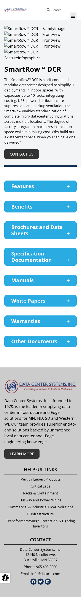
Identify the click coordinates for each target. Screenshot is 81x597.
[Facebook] (33, 582)
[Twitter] (41, 582)
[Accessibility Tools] (5, 578)
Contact (40, 540)
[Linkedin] (48, 582)
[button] (73, 16)
